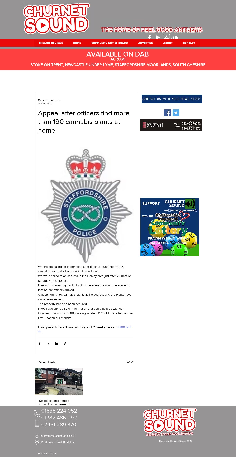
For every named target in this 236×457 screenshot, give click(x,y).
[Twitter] (176, 112)
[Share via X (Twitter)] (48, 343)
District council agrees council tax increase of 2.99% (54, 402)
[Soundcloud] (174, 37)
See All (130, 361)
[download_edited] (166, 37)
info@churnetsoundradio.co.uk (57, 436)
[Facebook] (149, 37)
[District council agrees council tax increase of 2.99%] (59, 381)
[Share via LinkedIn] (56, 343)
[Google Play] (158, 37)
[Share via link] (65, 343)
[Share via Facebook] (39, 343)
